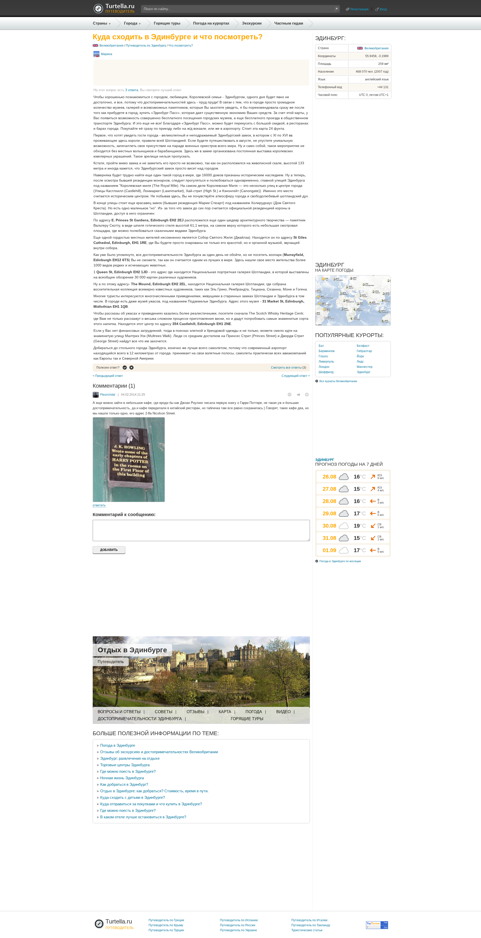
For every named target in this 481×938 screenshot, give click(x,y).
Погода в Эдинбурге (117, 745)
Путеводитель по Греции (166, 920)
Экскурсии (252, 23)
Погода (254, 712)
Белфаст (363, 346)
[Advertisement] (201, 72)
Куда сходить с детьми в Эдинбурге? (132, 797)
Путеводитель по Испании (239, 920)
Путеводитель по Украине (238, 930)
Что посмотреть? (180, 45)
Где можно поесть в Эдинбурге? (128, 771)
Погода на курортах (211, 23)
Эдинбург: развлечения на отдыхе (130, 758)
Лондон (324, 367)
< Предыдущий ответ (108, 376)
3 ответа (131, 90)
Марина (106, 54)
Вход (383, 9)
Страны (100, 23)
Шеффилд (326, 372)
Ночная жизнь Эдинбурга (122, 778)
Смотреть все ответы (286, 367)
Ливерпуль (326, 361)
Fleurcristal (107, 394)
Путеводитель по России (237, 925)
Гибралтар (364, 351)
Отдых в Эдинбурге (132, 650)
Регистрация (359, 9)
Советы (163, 712)
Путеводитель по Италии (309, 920)
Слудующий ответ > (296, 376)
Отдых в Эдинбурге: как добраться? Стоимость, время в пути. (154, 791)
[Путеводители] (114, 12)
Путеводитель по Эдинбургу (146, 45)
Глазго (323, 356)
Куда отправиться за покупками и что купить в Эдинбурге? (151, 804)
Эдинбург (363, 372)
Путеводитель (111, 662)
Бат (321, 346)
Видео (283, 712)
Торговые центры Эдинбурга (125, 765)
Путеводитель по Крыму (166, 925)
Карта (225, 712)
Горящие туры (167, 23)
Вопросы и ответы (119, 712)
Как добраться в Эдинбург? (124, 784)
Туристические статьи (306, 930)
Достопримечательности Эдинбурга (140, 719)
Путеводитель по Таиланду (310, 925)
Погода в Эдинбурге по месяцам (340, 561)
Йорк (360, 356)
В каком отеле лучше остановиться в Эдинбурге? (143, 817)
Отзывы (195, 712)
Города (130, 23)
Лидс (360, 361)
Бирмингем (326, 351)
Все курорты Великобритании (338, 381)
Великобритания (111, 45)
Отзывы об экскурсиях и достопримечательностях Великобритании (159, 752)
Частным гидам (288, 23)
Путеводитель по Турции (166, 930)
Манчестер (365, 367)
